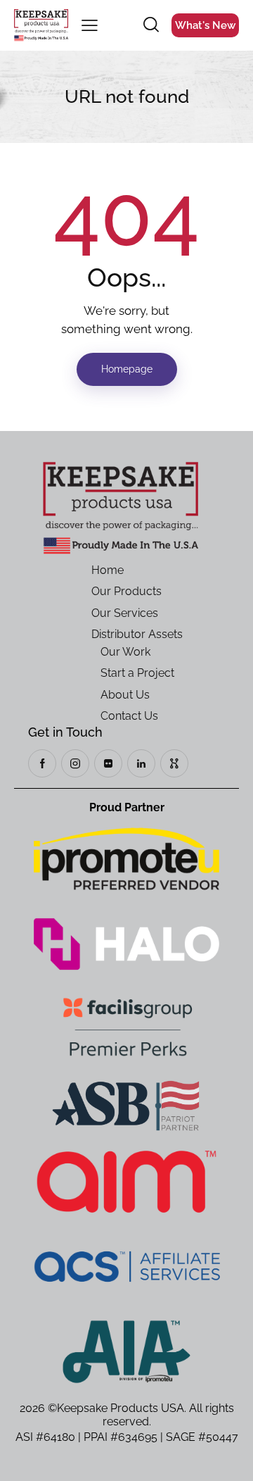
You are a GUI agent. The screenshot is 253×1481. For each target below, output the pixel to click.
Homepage (127, 369)
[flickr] (108, 763)
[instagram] (75, 763)
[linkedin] (141, 763)
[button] (90, 25)
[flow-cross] (174, 763)
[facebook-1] (42, 763)
